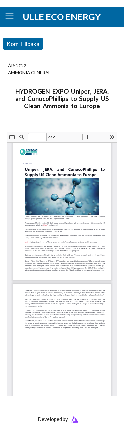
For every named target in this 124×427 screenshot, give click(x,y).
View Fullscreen (22, 127)
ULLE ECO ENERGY (62, 16)
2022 (21, 65)
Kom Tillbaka (23, 43)
